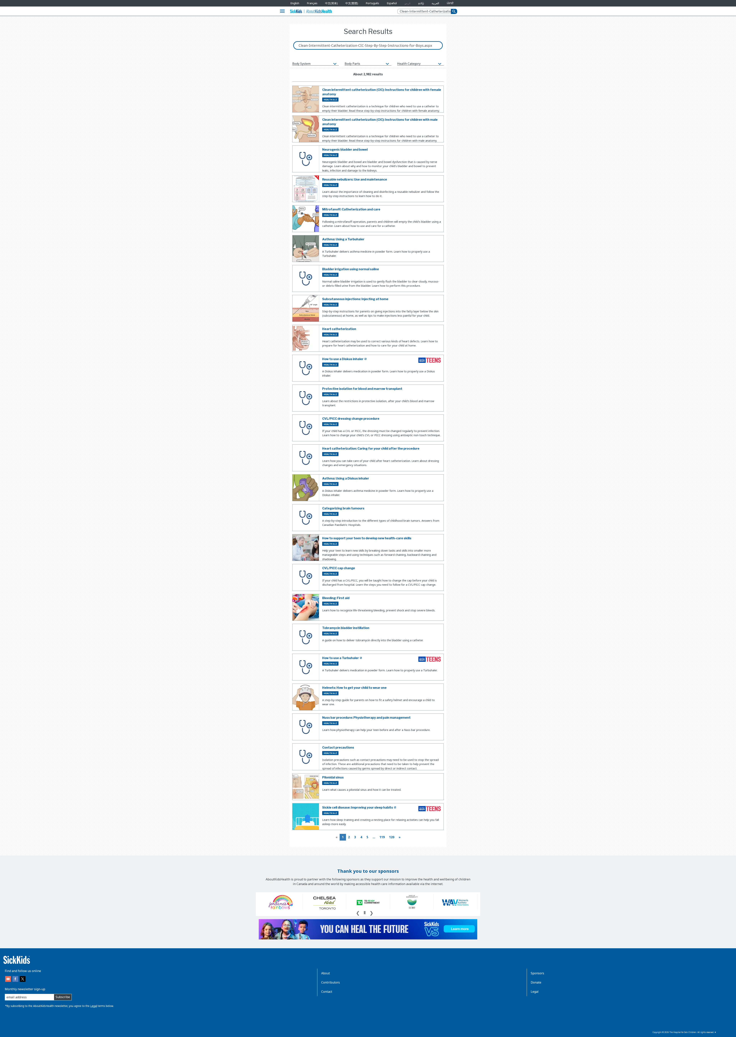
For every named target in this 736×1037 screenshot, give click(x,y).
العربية (435, 3)
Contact (326, 991)
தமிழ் (421, 3)
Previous (358, 912)
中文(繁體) (351, 3)
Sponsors (537, 973)
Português (372, 3)
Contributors (330, 982)
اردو (407, 3)
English (294, 3)
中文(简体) (331, 3)
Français (312, 3)
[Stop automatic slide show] (364, 912)
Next (371, 912)
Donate (536, 982)
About (325, 973)
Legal (93, 1006)
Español (392, 3)
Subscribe (63, 997)
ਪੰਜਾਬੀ (450, 3)
